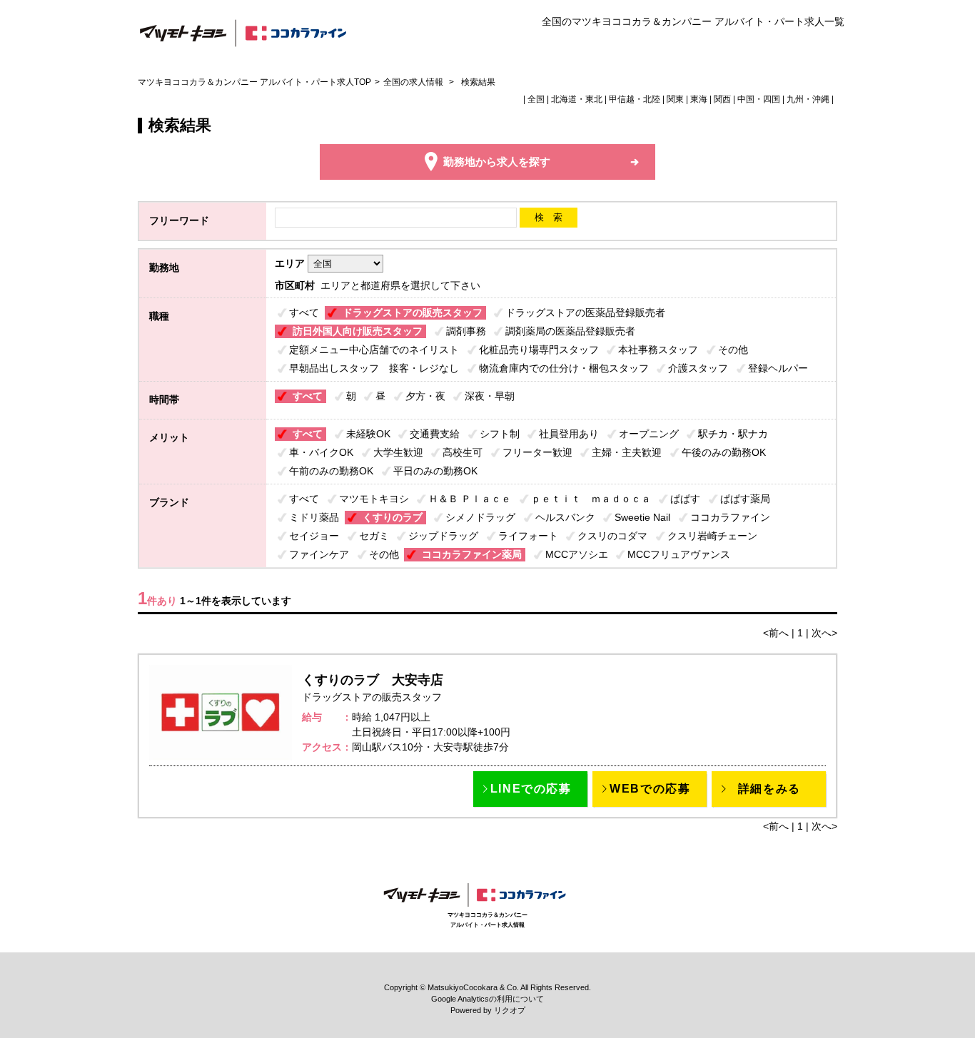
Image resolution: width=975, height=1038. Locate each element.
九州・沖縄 (808, 99)
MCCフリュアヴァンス (678, 554)
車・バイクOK (321, 452)
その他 (733, 349)
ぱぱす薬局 (745, 498)
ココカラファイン (730, 517)
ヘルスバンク (565, 517)
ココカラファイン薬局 (472, 554)
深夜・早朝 (490, 396)
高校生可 (463, 452)
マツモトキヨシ (374, 498)
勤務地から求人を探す (496, 162)
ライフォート (528, 535)
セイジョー (314, 535)
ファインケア (319, 554)
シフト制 (500, 433)
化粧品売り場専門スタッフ (539, 349)
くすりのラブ (393, 517)
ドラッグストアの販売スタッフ (413, 312)
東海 (698, 99)
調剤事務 (466, 331)
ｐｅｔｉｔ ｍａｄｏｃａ (591, 498)
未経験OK (368, 433)
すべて (304, 312)
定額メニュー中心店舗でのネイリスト (374, 349)
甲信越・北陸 (634, 99)
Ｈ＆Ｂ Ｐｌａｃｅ (469, 498)
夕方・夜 (425, 396)
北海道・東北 (576, 99)
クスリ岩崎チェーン (712, 535)
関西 (722, 99)
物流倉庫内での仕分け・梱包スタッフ (564, 368)
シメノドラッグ (480, 517)
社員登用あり (569, 433)
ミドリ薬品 (314, 517)
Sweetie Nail (642, 517)
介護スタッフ (698, 368)
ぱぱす (685, 498)
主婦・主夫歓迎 (627, 452)
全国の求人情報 (414, 82)
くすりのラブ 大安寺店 (372, 680)
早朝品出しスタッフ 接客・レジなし (374, 368)
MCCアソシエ (576, 554)
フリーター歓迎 (537, 452)
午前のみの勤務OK (331, 471)
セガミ (374, 535)
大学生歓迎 (398, 452)
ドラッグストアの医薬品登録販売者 (585, 312)
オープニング (649, 433)
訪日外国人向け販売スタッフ (358, 331)
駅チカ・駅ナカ (733, 433)
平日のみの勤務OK (435, 471)
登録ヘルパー (778, 368)
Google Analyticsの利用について (487, 998)
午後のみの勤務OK (724, 452)
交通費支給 (435, 433)
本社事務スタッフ (658, 349)
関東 (675, 99)
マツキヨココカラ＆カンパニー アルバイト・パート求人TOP (254, 82)
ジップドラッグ (443, 535)
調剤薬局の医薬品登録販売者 (570, 331)
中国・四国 (758, 99)
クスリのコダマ (612, 535)
